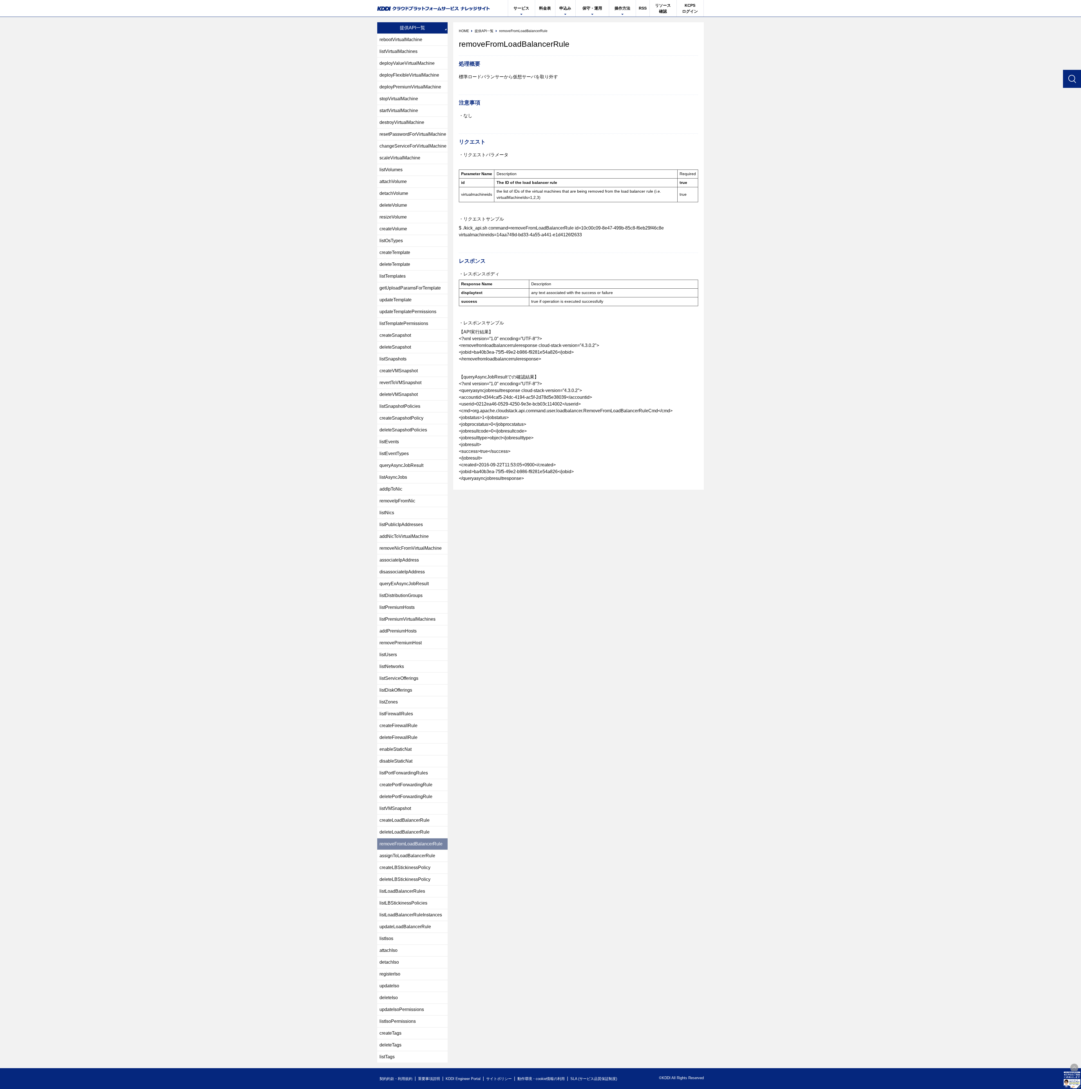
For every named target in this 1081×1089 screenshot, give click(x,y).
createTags (390, 1033)
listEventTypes (394, 453)
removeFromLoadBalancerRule (411, 843)
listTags (387, 1056)
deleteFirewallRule (398, 737)
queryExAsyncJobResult (404, 583)
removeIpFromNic (397, 500)
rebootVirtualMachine (400, 39)
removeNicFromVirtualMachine (410, 548)
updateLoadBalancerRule (405, 926)
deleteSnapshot (395, 347)
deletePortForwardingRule (405, 796)
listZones (388, 702)
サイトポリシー (499, 1079)
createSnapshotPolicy (401, 418)
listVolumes (391, 169)
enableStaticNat (395, 749)
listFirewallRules (396, 713)
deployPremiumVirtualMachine (410, 86)
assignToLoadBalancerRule (407, 855)
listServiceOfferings (398, 678)
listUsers (388, 654)
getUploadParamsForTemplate (410, 288)
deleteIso (388, 997)
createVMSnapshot (398, 370)
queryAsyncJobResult (401, 465)
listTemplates (392, 276)
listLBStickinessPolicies (403, 903)
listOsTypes (391, 240)
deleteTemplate (394, 264)
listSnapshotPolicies (399, 406)
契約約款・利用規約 (395, 1079)
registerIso (389, 974)
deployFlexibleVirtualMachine (409, 75)
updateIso (389, 985)
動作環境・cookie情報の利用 (541, 1079)
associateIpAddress (399, 560)
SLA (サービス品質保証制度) (593, 1079)
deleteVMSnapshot (398, 394)
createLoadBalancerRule (404, 820)
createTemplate (394, 252)
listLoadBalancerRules (402, 891)
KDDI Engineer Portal (463, 1079)
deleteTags (390, 1045)
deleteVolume (393, 205)
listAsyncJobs (393, 477)
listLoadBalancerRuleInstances (410, 914)
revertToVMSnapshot (400, 382)
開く (1072, 1080)
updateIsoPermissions (401, 1009)
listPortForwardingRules (403, 772)
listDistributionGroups (401, 595)
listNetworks (391, 666)
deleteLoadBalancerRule (404, 832)
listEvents (389, 441)
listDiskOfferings (395, 690)
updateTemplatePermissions (407, 311)
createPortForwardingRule (405, 784)
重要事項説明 (429, 1079)
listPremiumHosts (397, 607)
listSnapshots (393, 359)
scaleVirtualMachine (399, 157)
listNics (386, 512)
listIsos (386, 938)
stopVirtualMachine (398, 98)
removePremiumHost (400, 642)
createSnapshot (395, 335)
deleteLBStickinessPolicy (404, 879)
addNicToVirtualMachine (404, 536)
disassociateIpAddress (402, 571)
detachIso (389, 962)
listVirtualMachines (398, 51)
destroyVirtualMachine (401, 122)
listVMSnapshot (395, 808)
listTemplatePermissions (403, 323)
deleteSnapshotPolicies (403, 429)
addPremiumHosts (398, 631)
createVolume (393, 228)
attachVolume (393, 181)
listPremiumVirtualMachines (407, 619)
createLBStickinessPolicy (404, 867)
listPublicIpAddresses (401, 524)
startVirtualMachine (398, 110)
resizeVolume (393, 217)
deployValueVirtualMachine (407, 63)
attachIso (388, 950)
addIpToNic (390, 489)
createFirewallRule (398, 725)
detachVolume (393, 193)
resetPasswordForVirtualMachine (412, 134)
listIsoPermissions (397, 1021)
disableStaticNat (395, 761)
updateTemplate (395, 299)
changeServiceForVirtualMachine (412, 146)
